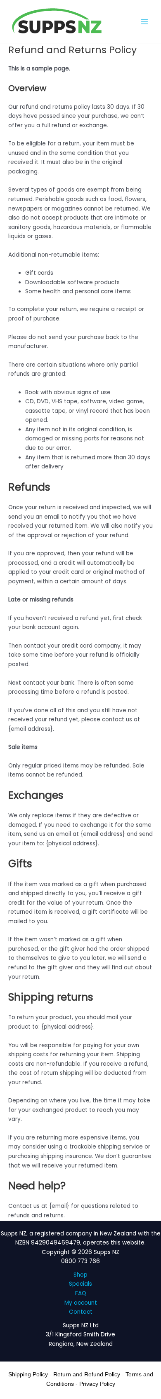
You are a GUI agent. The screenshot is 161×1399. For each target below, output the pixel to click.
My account (80, 1303)
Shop (80, 1275)
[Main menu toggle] (145, 22)
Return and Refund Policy (86, 1374)
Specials (80, 1284)
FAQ (80, 1293)
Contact (80, 1312)
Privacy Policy (97, 1383)
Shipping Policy (28, 1374)
